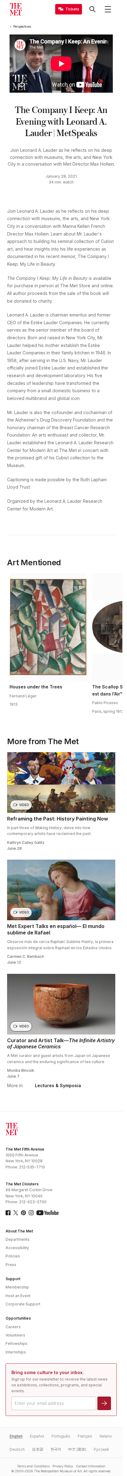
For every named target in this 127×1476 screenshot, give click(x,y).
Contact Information (90, 1466)
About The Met (19, 1231)
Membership (17, 1287)
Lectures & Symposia (58, 1085)
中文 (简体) (77, 1449)
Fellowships (16, 1343)
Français (85, 1436)
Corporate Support (23, 1304)
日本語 (37, 1449)
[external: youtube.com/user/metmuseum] (47, 1212)
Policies (13, 1256)
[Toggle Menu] (108, 9)
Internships (16, 1352)
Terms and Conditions (33, 1466)
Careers (13, 1327)
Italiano (106, 1436)
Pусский (101, 1449)
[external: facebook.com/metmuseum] (8, 1212)
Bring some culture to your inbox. (47, 1372)
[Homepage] (16, 9)
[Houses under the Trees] (48, 627)
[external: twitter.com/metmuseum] (15, 1212)
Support (13, 1278)
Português (60, 1436)
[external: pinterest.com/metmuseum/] (23, 1212)
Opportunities (18, 1318)
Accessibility (17, 1247)
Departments (18, 1239)
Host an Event (18, 1295)
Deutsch (17, 1449)
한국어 (56, 1449)
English (16, 1436)
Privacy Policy (62, 1466)
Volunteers (15, 1335)
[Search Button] (92, 9)
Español (37, 1436)
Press (11, 1264)
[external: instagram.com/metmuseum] (31, 1212)
